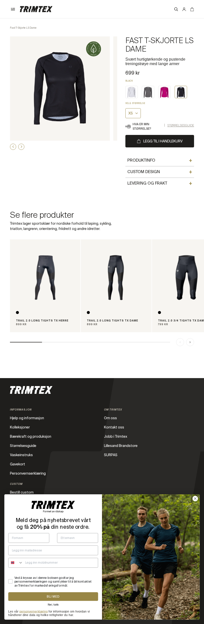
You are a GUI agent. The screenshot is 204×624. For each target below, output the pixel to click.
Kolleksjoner (20, 427)
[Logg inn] (184, 9)
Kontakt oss (114, 427)
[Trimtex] (36, 9)
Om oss (110, 418)
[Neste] (190, 342)
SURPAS (110, 455)
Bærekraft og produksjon (30, 436)
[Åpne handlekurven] (192, 9)
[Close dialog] (195, 498)
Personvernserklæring (28, 473)
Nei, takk (53, 605)
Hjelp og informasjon (27, 418)
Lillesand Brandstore (121, 445)
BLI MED (53, 597)
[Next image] (21, 147)
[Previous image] (13, 147)
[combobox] (15, 563)
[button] (13, 9)
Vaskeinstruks (21, 455)
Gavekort (17, 464)
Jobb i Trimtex (115, 436)
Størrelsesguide (180, 125)
